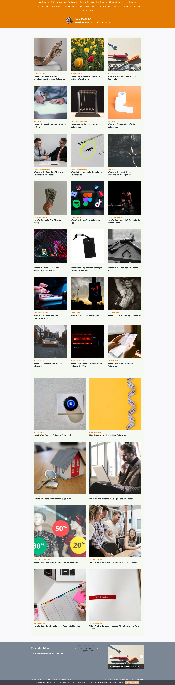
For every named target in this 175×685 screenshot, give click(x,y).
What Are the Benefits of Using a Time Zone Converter (113, 562)
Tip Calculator (135, 6)
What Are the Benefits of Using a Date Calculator (111, 499)
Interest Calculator (41, 6)
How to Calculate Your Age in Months (124, 315)
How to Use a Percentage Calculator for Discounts (56, 562)
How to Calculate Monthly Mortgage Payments (54, 499)
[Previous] (110, 659)
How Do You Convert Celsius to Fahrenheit (52, 435)
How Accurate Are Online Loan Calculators (108, 435)
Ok (127, 682)
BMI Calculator (56, 2)
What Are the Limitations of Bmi (85, 315)
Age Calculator (44, 2)
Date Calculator (101, 2)
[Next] (141, 659)
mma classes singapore (85, 653)
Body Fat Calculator (71, 2)
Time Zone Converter (120, 6)
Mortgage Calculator (70, 6)
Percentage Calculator (88, 6)
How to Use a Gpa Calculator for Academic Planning (57, 626)
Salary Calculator (104, 6)
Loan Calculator (56, 6)
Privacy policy (134, 682)
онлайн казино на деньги (87, 651)
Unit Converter (87, 11)
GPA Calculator (130, 2)
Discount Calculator (116, 2)
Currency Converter (87, 2)
